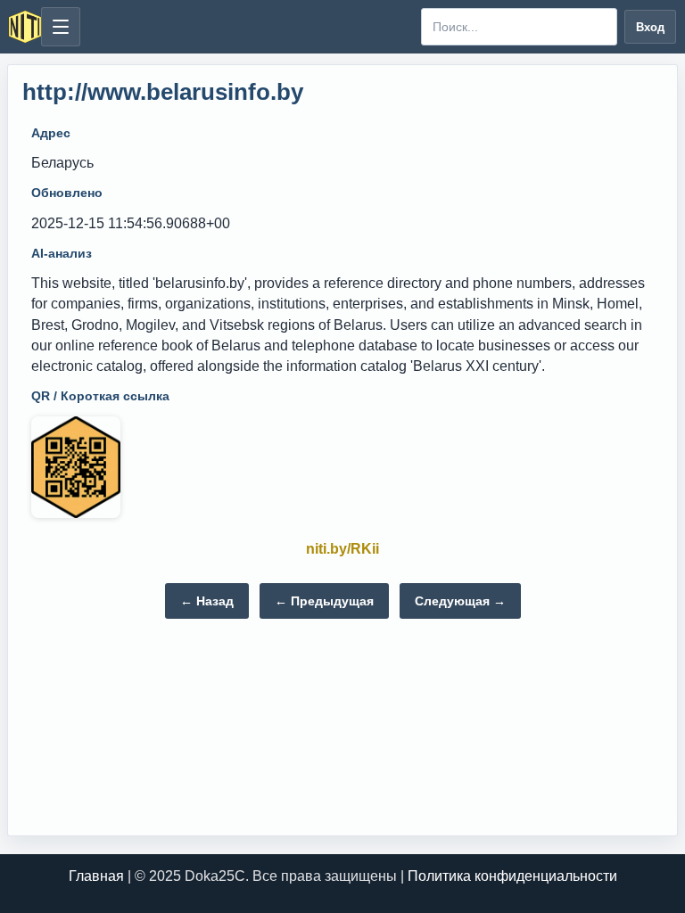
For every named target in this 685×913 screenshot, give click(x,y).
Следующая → (460, 601)
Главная (96, 876)
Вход (650, 27)
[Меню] (60, 26)
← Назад (207, 601)
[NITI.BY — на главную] (25, 27)
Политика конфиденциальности (512, 876)
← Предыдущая (324, 601)
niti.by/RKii (342, 548)
